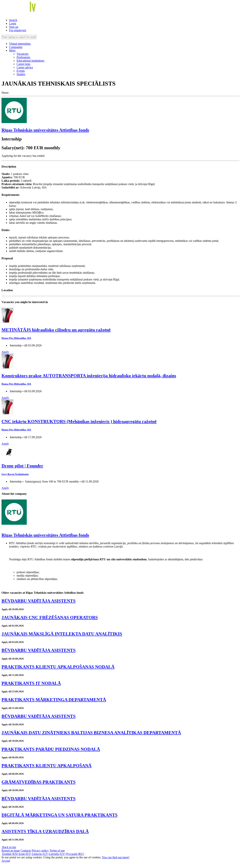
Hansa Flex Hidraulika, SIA (16, 338)
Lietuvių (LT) (40, 854)
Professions (23, 57)
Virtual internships (20, 43)
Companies (15, 47)
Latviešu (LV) (57, 854)
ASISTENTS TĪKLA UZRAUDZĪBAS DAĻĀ (45, 831)
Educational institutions (30, 60)
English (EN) (10, 854)
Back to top (9, 847)
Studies (21, 74)
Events (21, 70)
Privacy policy (40, 850)
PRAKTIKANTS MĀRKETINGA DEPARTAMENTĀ (54, 699)
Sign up (13, 26)
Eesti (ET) (25, 854)
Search (13, 20)
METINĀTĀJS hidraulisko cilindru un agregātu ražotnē (56, 329)
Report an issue (11, 850)
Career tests (23, 64)
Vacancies (22, 53)
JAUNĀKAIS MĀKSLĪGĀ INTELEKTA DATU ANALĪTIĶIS (62, 633)
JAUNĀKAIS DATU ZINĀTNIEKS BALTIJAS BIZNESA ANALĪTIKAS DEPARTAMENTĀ (91, 732)
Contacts (26, 850)
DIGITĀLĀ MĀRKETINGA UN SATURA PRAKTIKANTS (59, 815)
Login (12, 23)
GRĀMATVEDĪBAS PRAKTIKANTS (39, 782)
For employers (17, 30)
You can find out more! (115, 857)
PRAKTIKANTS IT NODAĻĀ (31, 683)
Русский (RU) (75, 854)
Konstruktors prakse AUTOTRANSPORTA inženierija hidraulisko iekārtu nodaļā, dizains (89, 375)
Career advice (25, 67)
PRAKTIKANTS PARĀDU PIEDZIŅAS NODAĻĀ (51, 749)
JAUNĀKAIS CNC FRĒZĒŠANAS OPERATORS (50, 617)
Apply (5, 351)
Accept (6, 860)
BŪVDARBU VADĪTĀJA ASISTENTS (39, 600)
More (12, 50)
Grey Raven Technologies (15, 474)
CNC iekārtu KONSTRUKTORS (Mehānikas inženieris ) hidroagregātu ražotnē (79, 421)
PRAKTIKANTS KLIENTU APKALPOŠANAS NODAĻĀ (58, 666)
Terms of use (57, 850)
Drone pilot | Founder (22, 465)
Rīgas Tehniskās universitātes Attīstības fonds (45, 130)
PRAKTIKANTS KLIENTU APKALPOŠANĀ (47, 765)
